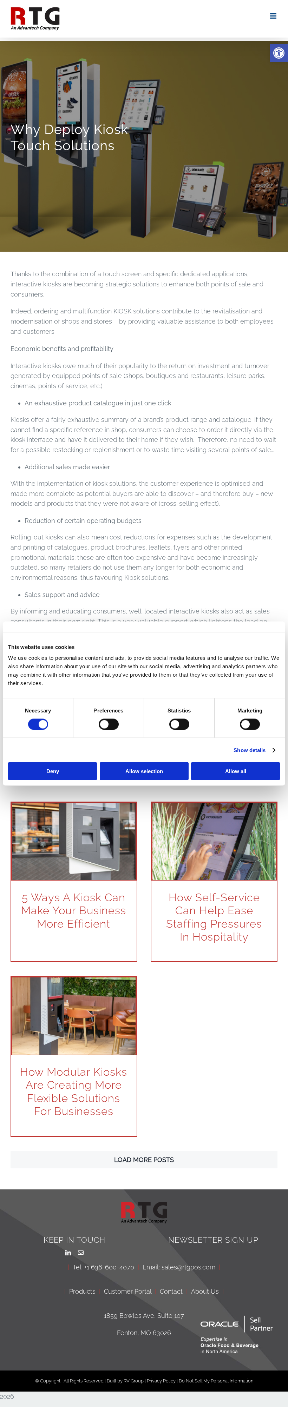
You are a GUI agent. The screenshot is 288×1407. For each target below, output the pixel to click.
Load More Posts (144, 1159)
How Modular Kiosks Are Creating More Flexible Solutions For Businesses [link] (73, 1091)
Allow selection (144, 771)
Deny (52, 771)
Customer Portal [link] (127, 1291)
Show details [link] (250, 750)
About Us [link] (205, 1291)
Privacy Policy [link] (162, 1380)
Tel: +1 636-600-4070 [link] (103, 1267)
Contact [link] (171, 1291)
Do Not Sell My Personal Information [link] (216, 1380)
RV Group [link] (134, 1380)
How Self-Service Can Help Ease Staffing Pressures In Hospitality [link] (214, 917)
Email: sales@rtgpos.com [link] (179, 1267)
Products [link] (82, 1291)
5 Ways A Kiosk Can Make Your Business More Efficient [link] (73, 910)
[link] (279, 53)
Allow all (235, 771)
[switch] (109, 724)
